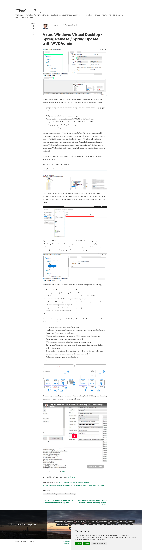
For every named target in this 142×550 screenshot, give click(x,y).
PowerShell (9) (80, 521)
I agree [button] (79, 543)
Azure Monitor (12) (91, 521)
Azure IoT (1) (131, 521)
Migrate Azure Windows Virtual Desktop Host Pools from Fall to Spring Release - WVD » (92, 503)
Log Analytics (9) (103, 521)
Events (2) (113, 524)
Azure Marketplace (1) (76, 524)
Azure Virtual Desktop (50, 494)
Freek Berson (71, 477)
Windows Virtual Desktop (67, 494)
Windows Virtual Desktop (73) (99, 524)
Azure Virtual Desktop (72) (125, 524)
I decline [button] (86, 543)
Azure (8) (86, 524)
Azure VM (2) (70, 521)
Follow (62, 25)
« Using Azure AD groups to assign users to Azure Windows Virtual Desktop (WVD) (58, 501)
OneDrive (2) (122, 521)
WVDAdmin (66, 472)
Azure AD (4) (113, 521)
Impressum (66, 541)
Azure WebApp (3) (60, 521)
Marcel (56, 25)
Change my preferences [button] (99, 543)
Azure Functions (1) (62, 524)
